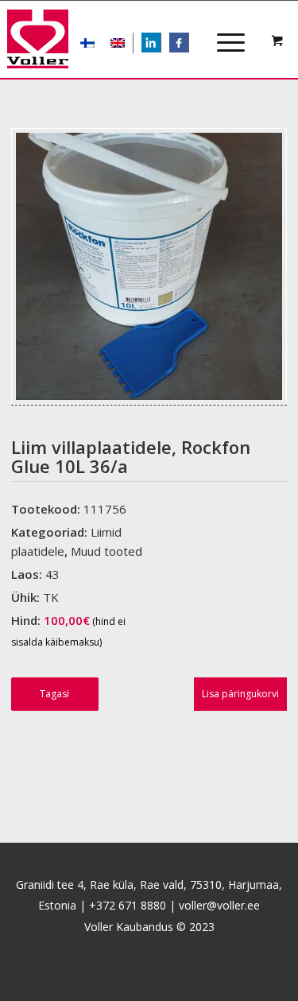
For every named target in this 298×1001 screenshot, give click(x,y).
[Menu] (223, 28)
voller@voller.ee (219, 905)
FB (187, 44)
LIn (160, 44)
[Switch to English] (117, 43)
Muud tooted (106, 551)
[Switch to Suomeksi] (87, 43)
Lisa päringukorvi (240, 693)
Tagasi (54, 693)
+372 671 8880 (127, 905)
